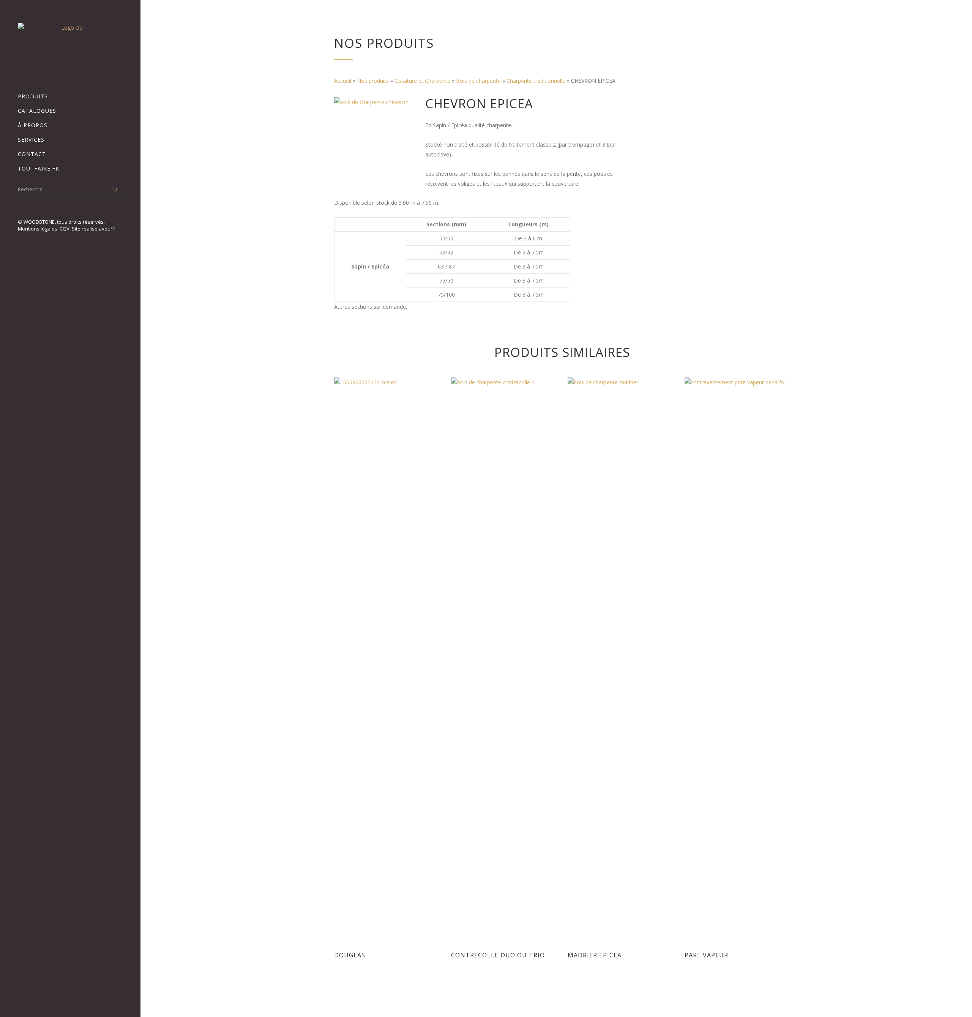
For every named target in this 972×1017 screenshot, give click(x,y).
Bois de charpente (478, 80)
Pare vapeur (706, 955)
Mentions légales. (39, 228)
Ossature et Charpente (422, 80)
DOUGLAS (349, 955)
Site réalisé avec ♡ (93, 228)
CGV (64, 228)
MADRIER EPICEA (595, 955)
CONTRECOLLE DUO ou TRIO (498, 955)
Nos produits (373, 80)
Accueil (342, 80)
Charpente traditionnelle (536, 80)
